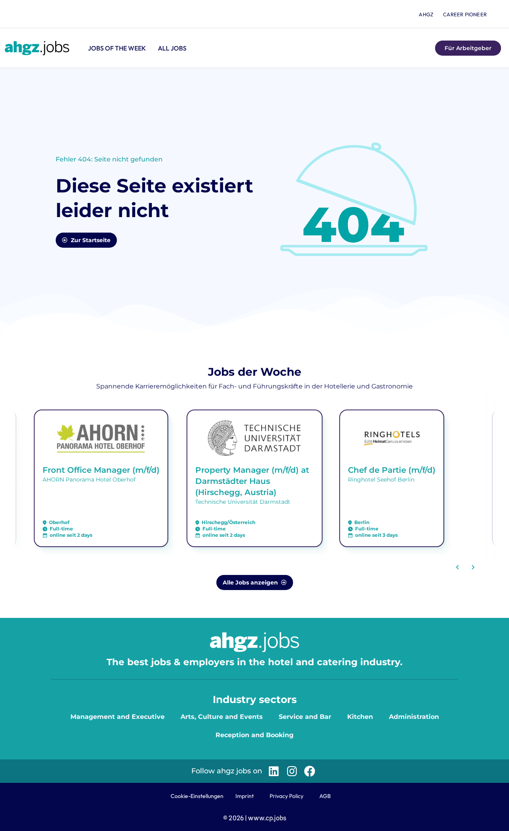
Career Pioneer (465, 14)
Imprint (244, 796)
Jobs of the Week (117, 48)
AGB (325, 796)
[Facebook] (310, 771)
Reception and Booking (254, 735)
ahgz (426, 14)
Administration (414, 716)
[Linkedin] (274, 771)
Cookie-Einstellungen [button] (197, 796)
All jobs (172, 48)
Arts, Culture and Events (222, 716)
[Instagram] (291, 771)
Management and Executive (117, 716)
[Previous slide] (457, 567)
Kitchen (360, 716)
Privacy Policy (286, 796)
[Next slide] (472, 567)
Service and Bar (305, 716)
